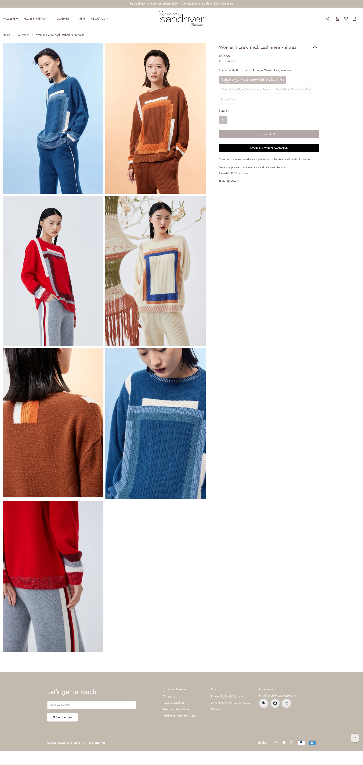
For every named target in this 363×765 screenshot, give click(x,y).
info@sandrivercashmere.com (277, 695)
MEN (81, 18)
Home (6, 35)
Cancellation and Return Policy (230, 703)
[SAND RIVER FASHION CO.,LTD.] (181, 19)
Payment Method (173, 703)
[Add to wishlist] (315, 48)
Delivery (216, 709)
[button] (354, 18)
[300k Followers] (275, 703)
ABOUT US (98, 18)
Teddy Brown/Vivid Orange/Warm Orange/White (252, 79)
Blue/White (228, 99)
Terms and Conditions (176, 709)
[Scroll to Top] (355, 744)
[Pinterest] (263, 703)
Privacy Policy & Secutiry (227, 696)
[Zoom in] (96, 51)
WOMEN (23, 35)
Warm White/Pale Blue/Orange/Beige (245, 89)
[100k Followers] (286, 703)
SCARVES (62, 18)
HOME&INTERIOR (35, 18)
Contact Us (170, 696)
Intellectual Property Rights (179, 716)
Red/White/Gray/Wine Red (293, 89)
